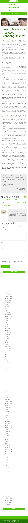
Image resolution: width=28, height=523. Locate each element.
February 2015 (8, 373)
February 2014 (8, 397)
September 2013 (8, 407)
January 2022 (7, 274)
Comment (3, 229)
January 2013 (7, 423)
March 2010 (7, 492)
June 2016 (7, 340)
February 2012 (8, 445)
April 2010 (7, 490)
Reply (10, 220)
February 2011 (8, 469)
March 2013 (7, 419)
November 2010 (8, 476)
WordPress (16, 521)
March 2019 (7, 294)
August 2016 (7, 336)
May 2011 (7, 463)
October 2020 (8, 284)
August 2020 (7, 288)
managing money (19, 177)
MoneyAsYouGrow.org (15, 162)
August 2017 (7, 320)
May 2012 (7, 439)
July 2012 (7, 435)
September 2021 (8, 278)
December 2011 (8, 449)
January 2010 (7, 496)
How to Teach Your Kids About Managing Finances (14, 201)
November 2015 (8, 354)
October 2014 (8, 381)
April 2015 (7, 368)
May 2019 (7, 292)
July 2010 (7, 484)
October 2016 (8, 332)
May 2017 (7, 324)
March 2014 (7, 395)
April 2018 (7, 310)
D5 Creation (22, 520)
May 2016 (7, 342)
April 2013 (7, 417)
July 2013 (7, 411)
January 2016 (7, 350)
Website (2, 254)
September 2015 (8, 358)
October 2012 (8, 429)
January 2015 (7, 375)
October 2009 (8, 502)
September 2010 (8, 480)
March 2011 (7, 467)
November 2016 (8, 330)
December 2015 (8, 352)
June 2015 (7, 364)
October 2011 (8, 453)
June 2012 (7, 437)
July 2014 (7, 387)
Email (2, 248)
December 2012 (8, 425)
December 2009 (8, 498)
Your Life (19, 179)
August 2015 (7, 360)
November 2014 (8, 379)
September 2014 (8, 383)
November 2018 (8, 298)
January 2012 (7, 447)
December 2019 (8, 290)
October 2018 (8, 300)
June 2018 (7, 308)
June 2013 (7, 413)
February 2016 (8, 348)
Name (2, 242)
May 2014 (7, 391)
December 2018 (8, 296)
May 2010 (7, 488)
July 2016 (7, 338)
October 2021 (8, 276)
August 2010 (7, 482)
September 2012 (8, 431)
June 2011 (7, 461)
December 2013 (8, 401)
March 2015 (7, 371)
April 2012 (7, 441)
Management (13, 179)
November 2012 (8, 427)
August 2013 (7, 409)
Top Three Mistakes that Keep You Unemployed (20, 190)
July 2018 (7, 306)
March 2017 (7, 326)
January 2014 (7, 399)
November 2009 (8, 500)
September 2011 (8, 455)
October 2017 (8, 318)
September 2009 (8, 504)
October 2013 (8, 405)
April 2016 (7, 344)
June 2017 (7, 322)
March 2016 (7, 346)
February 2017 (8, 328)
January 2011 (7, 472)
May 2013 (7, 415)
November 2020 (8, 282)
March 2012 (7, 443)
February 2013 (8, 421)
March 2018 (7, 312)
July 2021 (7, 280)
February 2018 (8, 314)
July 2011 (7, 459)
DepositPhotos (10, 170)
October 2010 (8, 478)
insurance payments (6, 41)
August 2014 (7, 385)
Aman (11, 210)
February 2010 (8, 494)
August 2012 (7, 433)
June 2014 (7, 389)
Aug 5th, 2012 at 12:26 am (13, 211)
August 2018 (7, 304)
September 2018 (8, 302)
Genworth (7, 175)
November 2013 (8, 403)
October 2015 (8, 356)
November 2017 (8, 316)
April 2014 (7, 393)
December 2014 (8, 377)
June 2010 (7, 486)
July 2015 (7, 362)
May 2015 (7, 366)
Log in (6, 511)
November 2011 (8, 451)
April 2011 (7, 465)
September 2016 (8, 334)
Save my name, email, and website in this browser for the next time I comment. (14, 262)
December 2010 (8, 474)
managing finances (10, 177)
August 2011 (7, 457)
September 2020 (8, 286)
